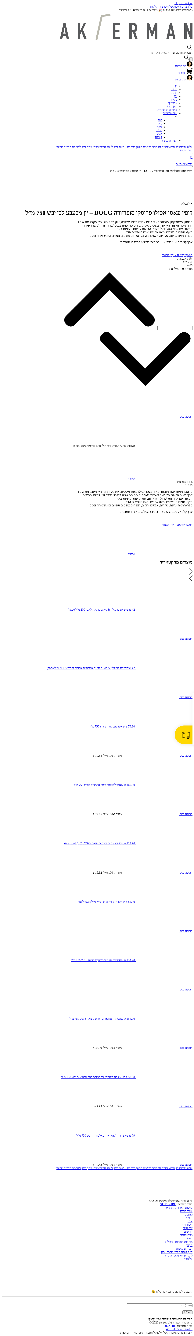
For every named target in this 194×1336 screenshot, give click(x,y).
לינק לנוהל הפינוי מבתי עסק (102, 147)
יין (176, 85)
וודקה (174, 92)
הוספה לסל (185, 416)
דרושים (147, 147)
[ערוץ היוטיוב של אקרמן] (164, 1288)
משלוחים (168, 6)
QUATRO (170, 1325)
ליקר (159, 126)
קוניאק (158, 137)
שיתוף (132, 478)
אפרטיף (172, 103)
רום (160, 120)
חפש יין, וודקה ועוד (181, 52)
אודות (189, 1217)
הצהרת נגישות (169, 140)
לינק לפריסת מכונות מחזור (71, 147)
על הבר (187, 6)
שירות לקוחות (155, 6)
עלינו (189, 147)
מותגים (178, 6)
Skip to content (183, 3)
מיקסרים (172, 106)
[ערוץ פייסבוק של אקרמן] (48, 1288)
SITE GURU (168, 1204)
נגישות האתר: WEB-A (179, 1207)
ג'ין (175, 96)
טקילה (173, 99)
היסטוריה (187, 1224)
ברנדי (159, 130)
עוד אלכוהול (170, 113)
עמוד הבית (186, 150)
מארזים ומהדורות (167, 109)
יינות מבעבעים (184, 164)
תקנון (139, 147)
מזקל (159, 123)
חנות (189, 1238)
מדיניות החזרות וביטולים (178, 1241)
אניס (159, 133)
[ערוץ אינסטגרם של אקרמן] (106, 1288)
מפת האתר (186, 1235)
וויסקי (174, 89)
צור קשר (187, 1228)
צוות (190, 1221)
